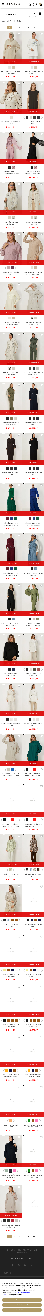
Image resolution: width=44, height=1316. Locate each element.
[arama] (30, 5)
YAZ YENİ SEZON (9, 15)
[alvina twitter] (19, 1265)
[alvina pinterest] (24, 1265)
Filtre (35, 16)
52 (34, 27)
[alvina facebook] (12, 1265)
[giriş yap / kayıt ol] (36, 4)
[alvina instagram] (31, 1265)
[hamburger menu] (3, 4)
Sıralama (28, 16)
